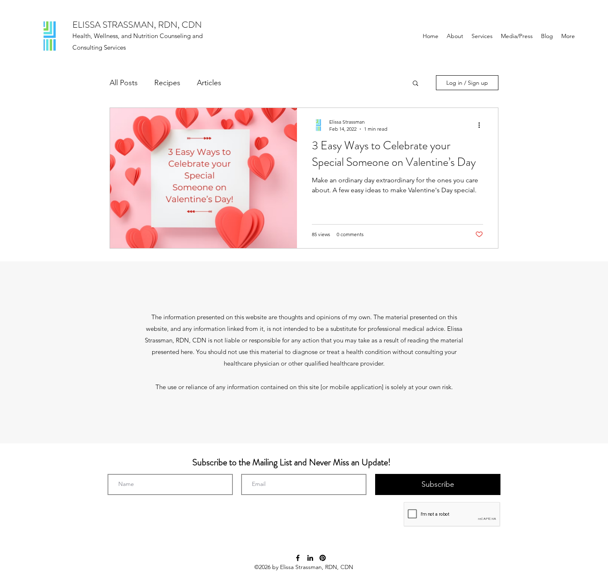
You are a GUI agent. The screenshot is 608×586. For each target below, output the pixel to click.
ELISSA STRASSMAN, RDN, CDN (137, 24)
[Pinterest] (322, 558)
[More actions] (482, 125)
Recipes (167, 82)
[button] (415, 83)
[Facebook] (298, 558)
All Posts (124, 82)
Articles (209, 82)
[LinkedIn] (310, 558)
